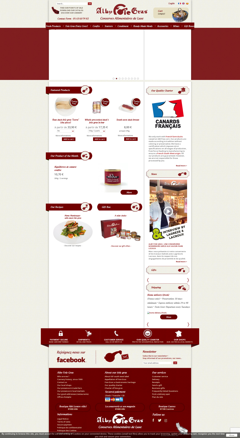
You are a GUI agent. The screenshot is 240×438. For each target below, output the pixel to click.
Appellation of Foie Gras (115, 379)
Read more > (181, 166)
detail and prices (84, 340)
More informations (63, 135)
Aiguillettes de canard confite (65, 168)
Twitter (160, 420)
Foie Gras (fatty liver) (76, 27)
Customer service (160, 376)
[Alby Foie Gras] (121, 12)
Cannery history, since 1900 (69, 379)
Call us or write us (113, 340)
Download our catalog (71, 10)
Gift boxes (189, 26)
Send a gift (157, 385)
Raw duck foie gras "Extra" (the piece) (65, 121)
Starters (108, 27)
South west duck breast (127, 119)
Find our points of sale (71, 8)
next (188, 280)
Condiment (123, 26)
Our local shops (64, 385)
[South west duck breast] (128, 107)
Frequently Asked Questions (165, 391)
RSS (166, 420)
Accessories (162, 26)
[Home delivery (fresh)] (157, 313)
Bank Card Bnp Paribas (58, 340)
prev (148, 280)
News (154, 174)
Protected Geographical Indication (147, 340)
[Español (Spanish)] (187, 4)
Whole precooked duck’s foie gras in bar (97, 121)
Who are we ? (63, 376)
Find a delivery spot (161, 394)
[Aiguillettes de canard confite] (113, 177)
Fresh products (53, 27)
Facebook (153, 420)
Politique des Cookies (66, 430)
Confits (95, 27)
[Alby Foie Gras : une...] (168, 210)
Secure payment (64, 424)
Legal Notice (62, 419)
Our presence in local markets (71, 391)
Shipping (156, 287)
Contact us (62, 382)
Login (171, 3)
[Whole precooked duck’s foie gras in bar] (97, 107)
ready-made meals (142, 26)
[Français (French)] (179, 4)
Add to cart (69, 139)
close (231, 435)
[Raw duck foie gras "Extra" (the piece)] (66, 107)
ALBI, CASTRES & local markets (180, 340)
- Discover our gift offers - (120, 246)
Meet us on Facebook (72, 356)
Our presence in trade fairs (69, 388)
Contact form (64, 18)
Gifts (153, 270)
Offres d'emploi (64, 397)
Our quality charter (162, 90)
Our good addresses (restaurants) (72, 394)
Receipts (156, 382)
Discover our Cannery (71, 13)
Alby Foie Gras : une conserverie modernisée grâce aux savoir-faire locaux (166, 246)
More (129, 192)
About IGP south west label (117, 376)
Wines (176, 26)
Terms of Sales (63, 421)
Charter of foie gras (113, 388)
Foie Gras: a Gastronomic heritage (120, 382)
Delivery (155, 379)
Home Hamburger (73, 215)
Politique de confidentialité (69, 427)
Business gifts (158, 388)
